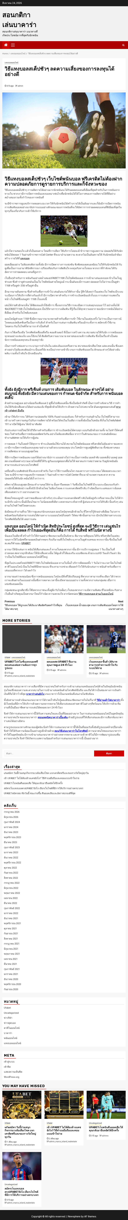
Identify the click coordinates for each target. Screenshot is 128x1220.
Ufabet (7, 657)
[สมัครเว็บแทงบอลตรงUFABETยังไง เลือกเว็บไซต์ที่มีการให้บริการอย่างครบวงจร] (21, 1166)
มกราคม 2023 (11, 852)
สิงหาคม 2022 (11, 877)
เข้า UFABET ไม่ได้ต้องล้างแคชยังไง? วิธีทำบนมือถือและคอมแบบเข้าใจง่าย (41, 778)
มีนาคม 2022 (10, 903)
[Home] (6, 45)
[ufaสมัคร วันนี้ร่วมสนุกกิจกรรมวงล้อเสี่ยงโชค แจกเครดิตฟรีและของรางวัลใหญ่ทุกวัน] (21, 1105)
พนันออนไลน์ (10, 1038)
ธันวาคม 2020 (11, 979)
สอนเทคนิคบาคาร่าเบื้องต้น (53, 717)
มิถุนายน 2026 (11, 817)
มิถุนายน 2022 (11, 888)
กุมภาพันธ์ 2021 (12, 969)
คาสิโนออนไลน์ (12, 1028)
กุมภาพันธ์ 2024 (12, 822)
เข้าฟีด (7, 1066)
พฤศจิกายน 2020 (12, 984)
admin (20, 86)
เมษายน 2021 (11, 959)
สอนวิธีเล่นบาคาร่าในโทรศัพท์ (71, 730)
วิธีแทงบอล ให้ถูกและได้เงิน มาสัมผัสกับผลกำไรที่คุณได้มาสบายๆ (33, 605)
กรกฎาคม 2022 (12, 882)
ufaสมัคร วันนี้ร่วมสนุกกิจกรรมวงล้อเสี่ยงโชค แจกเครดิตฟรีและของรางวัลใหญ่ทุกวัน (46, 773)
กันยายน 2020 (11, 989)
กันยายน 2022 (11, 872)
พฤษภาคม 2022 (12, 893)
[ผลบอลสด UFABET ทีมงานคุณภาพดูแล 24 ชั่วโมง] (64, 639)
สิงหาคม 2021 (11, 938)
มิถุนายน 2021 (11, 948)
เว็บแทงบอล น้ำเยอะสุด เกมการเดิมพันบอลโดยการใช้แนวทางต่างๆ (94, 605)
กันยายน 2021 (11, 933)
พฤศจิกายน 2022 (12, 862)
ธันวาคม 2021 (11, 918)
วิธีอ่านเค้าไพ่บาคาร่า (108, 700)
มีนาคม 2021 (10, 964)
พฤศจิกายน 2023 (12, 837)
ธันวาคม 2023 (11, 832)
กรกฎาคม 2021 (12, 943)
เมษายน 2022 (11, 898)
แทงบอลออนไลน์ (11, 63)
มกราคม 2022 (11, 913)
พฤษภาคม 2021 (12, 953)
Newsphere (74, 1216)
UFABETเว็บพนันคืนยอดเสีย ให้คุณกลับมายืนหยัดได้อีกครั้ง (33, 783)
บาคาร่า (8, 1033)
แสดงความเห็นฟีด (13, 1071)
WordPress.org (11, 1077)
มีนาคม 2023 (10, 842)
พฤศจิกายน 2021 (12, 923)
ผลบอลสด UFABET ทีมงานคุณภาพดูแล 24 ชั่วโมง (61, 663)
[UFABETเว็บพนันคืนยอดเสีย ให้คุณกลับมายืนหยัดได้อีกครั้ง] (106, 1105)
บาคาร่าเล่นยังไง (35, 693)
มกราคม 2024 (11, 827)
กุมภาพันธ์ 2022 (12, 908)
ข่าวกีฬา (8, 1018)
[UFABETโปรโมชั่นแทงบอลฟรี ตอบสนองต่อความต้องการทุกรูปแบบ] (21, 639)
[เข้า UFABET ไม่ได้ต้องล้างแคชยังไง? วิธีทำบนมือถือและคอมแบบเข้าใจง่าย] (64, 1105)
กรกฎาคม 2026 (12, 812)
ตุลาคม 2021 (10, 928)
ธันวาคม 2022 (11, 857)
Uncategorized (11, 1013)
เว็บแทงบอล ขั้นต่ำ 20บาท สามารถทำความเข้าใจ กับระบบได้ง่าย (103, 665)
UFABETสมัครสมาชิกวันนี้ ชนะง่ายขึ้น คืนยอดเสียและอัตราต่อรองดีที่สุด (39, 793)
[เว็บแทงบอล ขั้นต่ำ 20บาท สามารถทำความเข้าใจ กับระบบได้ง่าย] (106, 639)
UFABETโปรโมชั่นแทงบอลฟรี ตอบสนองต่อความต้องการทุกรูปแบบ (21, 665)
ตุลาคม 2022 (10, 867)
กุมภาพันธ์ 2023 (12, 847)
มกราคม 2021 (11, 974)
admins (63, 670)
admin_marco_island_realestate (21, 676)
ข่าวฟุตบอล (10, 1023)
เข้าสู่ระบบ (9, 1061)
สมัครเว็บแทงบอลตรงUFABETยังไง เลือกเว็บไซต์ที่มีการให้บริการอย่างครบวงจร (43, 788)
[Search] (123, 45)
